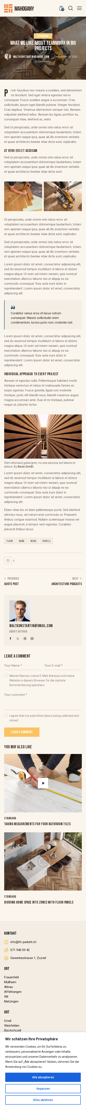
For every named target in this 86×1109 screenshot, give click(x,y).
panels (46, 541)
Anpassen (43, 1088)
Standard (43, 36)
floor (9, 541)
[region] (43, 1070)
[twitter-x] (18, 639)
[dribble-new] (25, 639)
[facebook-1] (11, 639)
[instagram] (32, 639)
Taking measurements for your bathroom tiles (37, 824)
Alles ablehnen (43, 1100)
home (22, 541)
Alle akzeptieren (43, 1077)
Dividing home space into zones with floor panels (38, 902)
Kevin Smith (25, 466)
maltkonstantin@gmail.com (31, 626)
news (33, 541)
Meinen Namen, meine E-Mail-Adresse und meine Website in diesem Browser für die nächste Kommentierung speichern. (42, 680)
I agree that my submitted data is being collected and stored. (44, 718)
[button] (79, 8)
